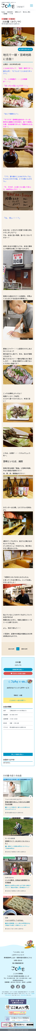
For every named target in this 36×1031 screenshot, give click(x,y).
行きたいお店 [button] (18, 673)
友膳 (6, 918)
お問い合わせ (18, 960)
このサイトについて (18, 955)
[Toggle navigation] (31, 5)
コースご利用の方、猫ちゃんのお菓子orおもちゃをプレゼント (17, 808)
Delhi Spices (9, 877)
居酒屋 (5, 13)
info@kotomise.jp (18, 980)
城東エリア (18, 12)
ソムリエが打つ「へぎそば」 (14, 920)
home (3, 12)
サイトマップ (24, 995)
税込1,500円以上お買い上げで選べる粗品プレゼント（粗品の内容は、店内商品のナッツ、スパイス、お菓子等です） (18, 886)
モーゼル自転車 (10, 838)
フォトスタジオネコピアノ (13, 799)
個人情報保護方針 (18, 963)
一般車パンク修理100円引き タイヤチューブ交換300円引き (17, 847)
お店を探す (10, 12)
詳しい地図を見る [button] (17, 754)
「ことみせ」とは (18, 952)
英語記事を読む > (18, 669)
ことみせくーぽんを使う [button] (17, 700)
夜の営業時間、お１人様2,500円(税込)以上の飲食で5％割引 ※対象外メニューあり (17, 924)
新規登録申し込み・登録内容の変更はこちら (18, 958)
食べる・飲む (26, 12)
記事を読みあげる (25, 49)
